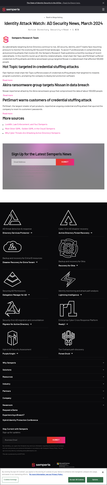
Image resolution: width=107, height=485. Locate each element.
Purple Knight (9, 354)
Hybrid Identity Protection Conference (20, 420)
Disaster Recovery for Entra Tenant (19, 262)
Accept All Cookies (77, 480)
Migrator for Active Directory (16, 324)
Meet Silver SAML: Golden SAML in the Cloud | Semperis (30, 129)
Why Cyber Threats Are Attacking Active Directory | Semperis (32, 133)
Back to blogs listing (54, 17)
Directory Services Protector (16, 233)
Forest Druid (64, 354)
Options (95, 480)
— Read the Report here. (53, 3)
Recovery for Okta (67, 266)
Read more (8, 80)
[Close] (103, 472)
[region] (53, 476)
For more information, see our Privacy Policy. (46, 474)
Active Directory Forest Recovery (74, 233)
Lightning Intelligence (69, 295)
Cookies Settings (10, 480)
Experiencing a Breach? (13, 415)
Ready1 (62, 324)
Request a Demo (10, 410)
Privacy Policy (62, 170)
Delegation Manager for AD (15, 295)
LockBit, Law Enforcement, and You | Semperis (26, 124)
